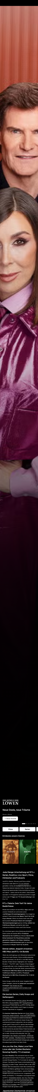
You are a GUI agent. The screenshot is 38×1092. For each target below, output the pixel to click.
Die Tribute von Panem (18, 1035)
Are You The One (27, 1078)
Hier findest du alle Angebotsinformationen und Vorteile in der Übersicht (17, 988)
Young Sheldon (27, 1003)
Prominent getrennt (26, 1082)
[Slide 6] (33, 823)
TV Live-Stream (23, 883)
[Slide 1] (23, 823)
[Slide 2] (26, 823)
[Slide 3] (28, 823)
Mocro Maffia (14, 1003)
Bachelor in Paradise (9, 1084)
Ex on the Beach (8, 1080)
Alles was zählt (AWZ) (27, 1015)
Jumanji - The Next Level (16, 1038)
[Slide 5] (31, 823)
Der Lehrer (22, 1000)
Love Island (24, 1084)
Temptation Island (15, 1078)
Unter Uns (8, 1018)
